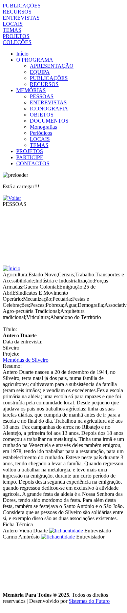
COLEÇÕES (17, 42)
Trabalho (84, 274)
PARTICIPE (29, 157)
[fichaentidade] (66, 530)
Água (70, 305)
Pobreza (54, 305)
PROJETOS (16, 36)
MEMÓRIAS (31, 90)
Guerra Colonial (40, 287)
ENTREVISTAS (21, 18)
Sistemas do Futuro (89, 601)
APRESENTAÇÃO (51, 66)
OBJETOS (42, 115)
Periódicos (41, 133)
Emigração (70, 287)
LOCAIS (13, 24)
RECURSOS (17, 12)
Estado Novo (42, 274)
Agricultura (15, 274)
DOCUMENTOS (49, 121)
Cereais (66, 274)
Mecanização (37, 299)
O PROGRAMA (34, 60)
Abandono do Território (75, 317)
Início (22, 54)
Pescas (37, 305)
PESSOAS (42, 96)
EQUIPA (40, 72)
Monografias (43, 127)
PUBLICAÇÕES (22, 5)
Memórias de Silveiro (25, 360)
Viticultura (37, 317)
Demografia (90, 305)
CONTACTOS (32, 163)
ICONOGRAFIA (49, 108)
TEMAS (12, 30)
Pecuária (61, 299)
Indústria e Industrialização (63, 280)
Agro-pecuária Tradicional (31, 311)
